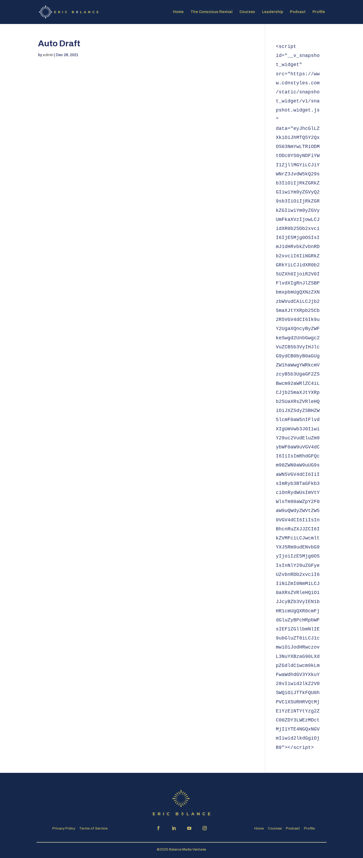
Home (178, 12)
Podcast (298, 12)
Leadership (272, 12)
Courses (247, 12)
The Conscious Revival (212, 12)
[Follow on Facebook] (158, 828)
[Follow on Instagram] (204, 828)
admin (48, 55)
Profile (319, 12)
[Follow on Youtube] (189, 828)
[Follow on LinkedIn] (174, 828)
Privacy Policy (63, 828)
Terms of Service (93, 828)
